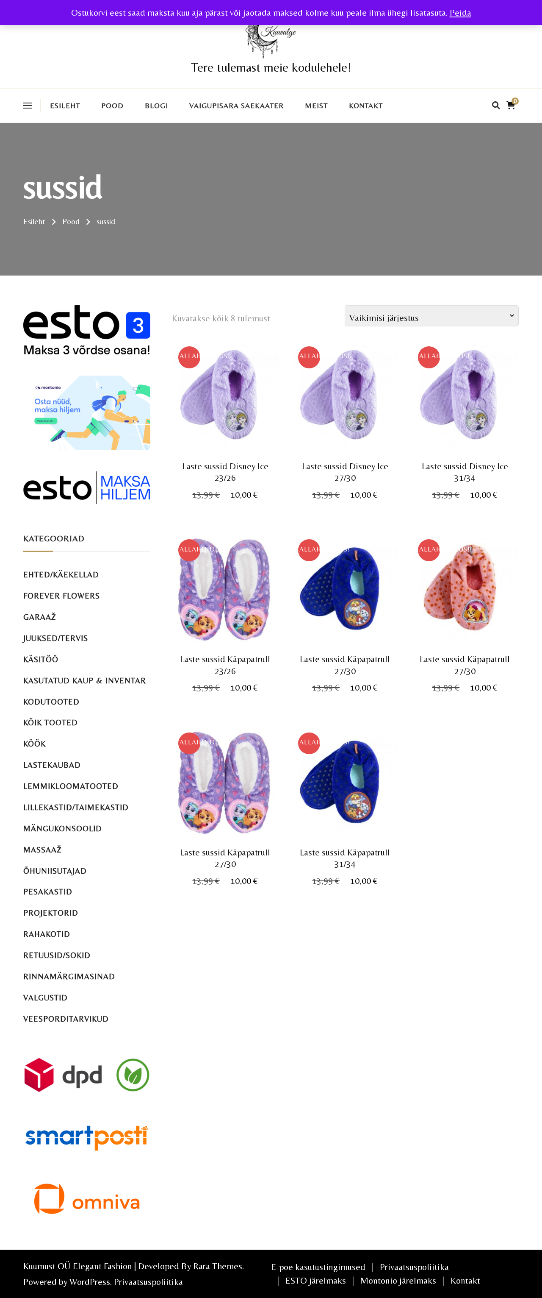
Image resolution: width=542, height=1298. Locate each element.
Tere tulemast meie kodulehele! (271, 67)
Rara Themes (217, 1266)
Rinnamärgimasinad (69, 976)
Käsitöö (40, 659)
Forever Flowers (61, 595)
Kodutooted (51, 701)
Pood (112, 105)
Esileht (65, 105)
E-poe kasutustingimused (318, 1267)
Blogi (156, 105)
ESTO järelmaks (315, 1280)
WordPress (89, 1281)
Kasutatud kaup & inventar (84, 680)
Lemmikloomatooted (71, 786)
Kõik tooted (50, 722)
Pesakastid (47, 891)
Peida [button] (460, 12)
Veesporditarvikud (66, 1018)
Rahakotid (46, 934)
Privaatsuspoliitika (148, 1281)
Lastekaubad (52, 764)
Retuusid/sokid (57, 955)
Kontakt (366, 105)
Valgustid (45, 997)
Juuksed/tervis (55, 638)
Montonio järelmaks (398, 1280)
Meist (316, 105)
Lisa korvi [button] (225, 403)
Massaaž (42, 849)
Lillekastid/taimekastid (76, 807)
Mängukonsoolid (62, 828)
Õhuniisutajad (55, 870)
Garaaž (39, 617)
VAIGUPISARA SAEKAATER (236, 105)
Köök (34, 743)
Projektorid (50, 912)
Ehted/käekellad (61, 574)
